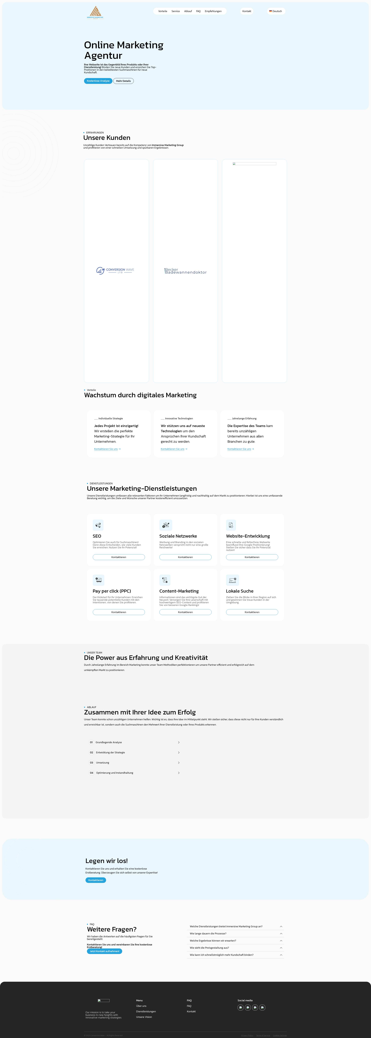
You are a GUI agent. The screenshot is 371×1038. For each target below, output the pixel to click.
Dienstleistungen (146, 1011)
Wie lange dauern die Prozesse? (208, 933)
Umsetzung (99, 762)
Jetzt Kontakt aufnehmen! (104, 951)
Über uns (141, 1006)
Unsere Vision (144, 1017)
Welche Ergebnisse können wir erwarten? (213, 940)
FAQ (198, 11)
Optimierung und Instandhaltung (111, 773)
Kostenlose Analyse (98, 81)
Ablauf (188, 11)
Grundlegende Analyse (106, 742)
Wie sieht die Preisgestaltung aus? (209, 947)
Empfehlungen (213, 11)
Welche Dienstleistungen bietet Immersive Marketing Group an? (226, 926)
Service (176, 11)
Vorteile (162, 11)
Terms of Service (263, 1036)
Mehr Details (123, 81)
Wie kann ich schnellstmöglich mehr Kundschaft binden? (221, 955)
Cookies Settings (280, 1036)
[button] (135, 742)
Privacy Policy (247, 1036)
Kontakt (246, 11)
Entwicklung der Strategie (107, 752)
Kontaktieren (118, 557)
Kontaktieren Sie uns (106, 449)
